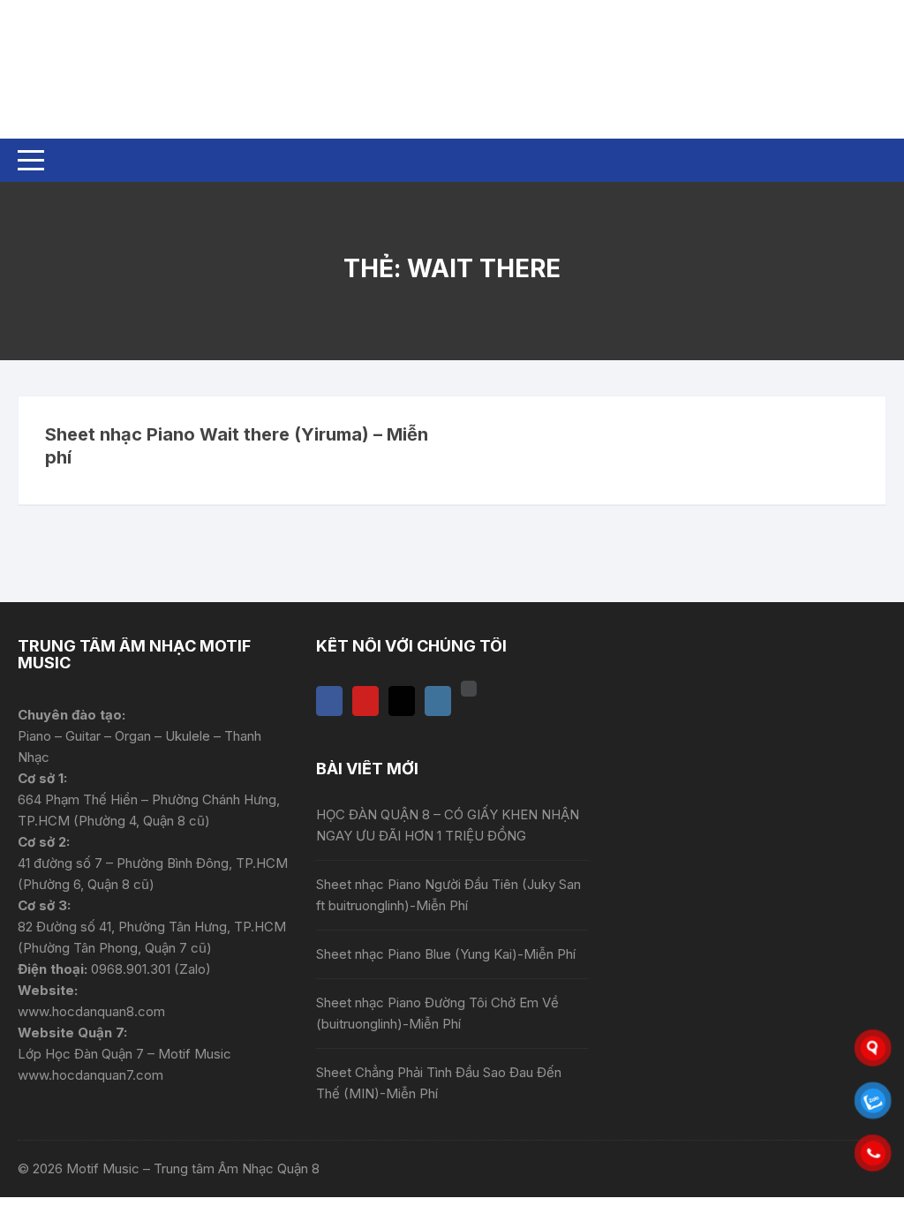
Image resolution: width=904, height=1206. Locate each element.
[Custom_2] (469, 689)
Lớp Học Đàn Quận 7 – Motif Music (124, 1053)
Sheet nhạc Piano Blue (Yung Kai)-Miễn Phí (446, 954)
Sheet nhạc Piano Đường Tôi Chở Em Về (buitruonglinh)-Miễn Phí (437, 1013)
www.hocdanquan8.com (91, 1011)
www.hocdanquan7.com (90, 1075)
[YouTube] (365, 701)
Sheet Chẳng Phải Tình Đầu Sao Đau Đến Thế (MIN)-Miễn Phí (438, 1083)
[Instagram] (438, 701)
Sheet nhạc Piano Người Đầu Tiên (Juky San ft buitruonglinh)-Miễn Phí (448, 895)
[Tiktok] (401, 701)
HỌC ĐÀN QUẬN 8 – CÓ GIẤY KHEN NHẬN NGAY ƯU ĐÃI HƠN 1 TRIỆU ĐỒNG (447, 825)
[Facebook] (329, 701)
